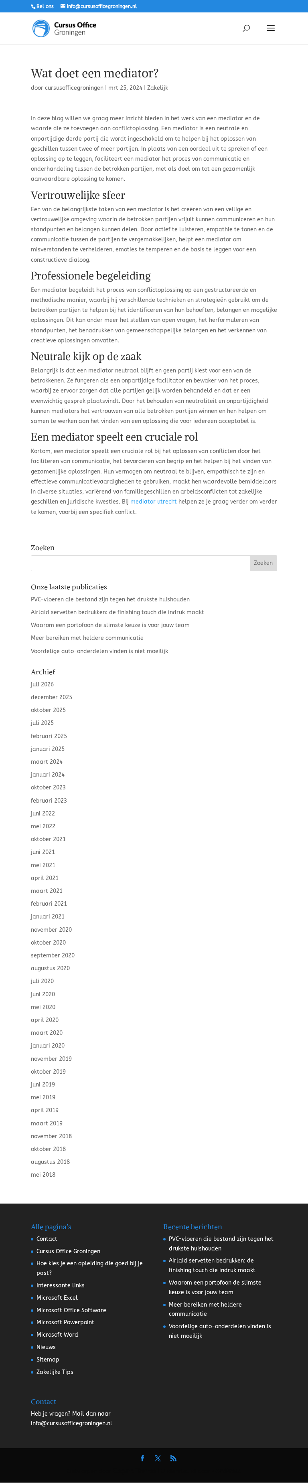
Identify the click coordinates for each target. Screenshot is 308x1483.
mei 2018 (43, 1174)
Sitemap (47, 1359)
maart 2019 (47, 1123)
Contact (46, 1239)
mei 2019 (43, 1097)
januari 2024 (48, 774)
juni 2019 (43, 1084)
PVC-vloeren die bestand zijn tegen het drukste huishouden (110, 599)
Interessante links (60, 1285)
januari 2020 (48, 1045)
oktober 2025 (48, 710)
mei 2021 (43, 865)
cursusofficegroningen (74, 88)
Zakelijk (157, 88)
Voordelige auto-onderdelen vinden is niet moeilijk (99, 651)
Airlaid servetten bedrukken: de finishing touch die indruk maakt (117, 612)
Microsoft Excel (57, 1298)
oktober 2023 (48, 787)
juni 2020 (43, 994)
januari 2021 (48, 916)
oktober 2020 (48, 942)
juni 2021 (43, 852)
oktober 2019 (48, 1071)
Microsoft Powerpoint (65, 1322)
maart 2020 (47, 1033)
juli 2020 (42, 981)
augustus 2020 (50, 968)
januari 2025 (48, 749)
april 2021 (45, 878)
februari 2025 (49, 736)
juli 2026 (42, 684)
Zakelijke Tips (54, 1372)
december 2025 (51, 697)
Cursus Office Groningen (68, 1251)
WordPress (226, 1471)
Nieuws (46, 1347)
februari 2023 (49, 800)
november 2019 (51, 1059)
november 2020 (51, 930)
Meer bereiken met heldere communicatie (87, 638)
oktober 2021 (48, 839)
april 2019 (45, 1110)
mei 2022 (43, 826)
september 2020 (53, 955)
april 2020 (45, 1020)
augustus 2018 (50, 1162)
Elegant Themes (134, 1471)
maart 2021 (47, 891)
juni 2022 (43, 813)
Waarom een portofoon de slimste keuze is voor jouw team (110, 625)
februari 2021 (49, 903)
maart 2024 (47, 762)
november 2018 (51, 1136)
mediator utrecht (153, 501)
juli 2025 (42, 723)
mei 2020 (43, 1007)
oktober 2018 (48, 1149)
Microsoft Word (57, 1334)
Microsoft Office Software (71, 1310)
